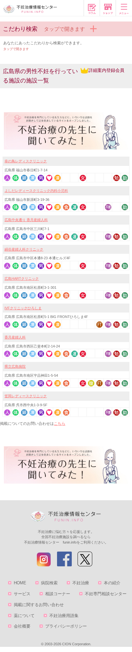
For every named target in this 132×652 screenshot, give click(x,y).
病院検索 (49, 582)
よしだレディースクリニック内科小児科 (36, 191)
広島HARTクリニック (21, 278)
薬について (24, 615)
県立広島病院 (15, 366)
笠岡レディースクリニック (25, 396)
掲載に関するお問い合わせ (39, 604)
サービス (22, 593)
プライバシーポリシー (66, 626)
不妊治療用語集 (63, 615)
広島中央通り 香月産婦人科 (26, 220)
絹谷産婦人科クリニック (23, 249)
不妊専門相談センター (106, 593)
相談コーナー (57, 593)
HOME (20, 582)
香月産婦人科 (15, 337)
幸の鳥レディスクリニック (25, 161)
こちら (59, 423)
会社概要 (22, 626)
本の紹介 (112, 582)
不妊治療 (80, 582)
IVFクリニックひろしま (23, 308)
